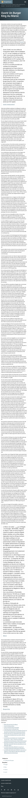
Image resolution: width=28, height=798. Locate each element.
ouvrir (5, 772)
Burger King (6, 709)
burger (21, 42)
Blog (2, 786)
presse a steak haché (6, 783)
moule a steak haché (6, 780)
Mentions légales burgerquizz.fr (8, 792)
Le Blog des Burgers (9, 760)
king (5, 767)
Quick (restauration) (9, 104)
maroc (6, 769)
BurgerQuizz (7, 2)
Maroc (5, 635)
